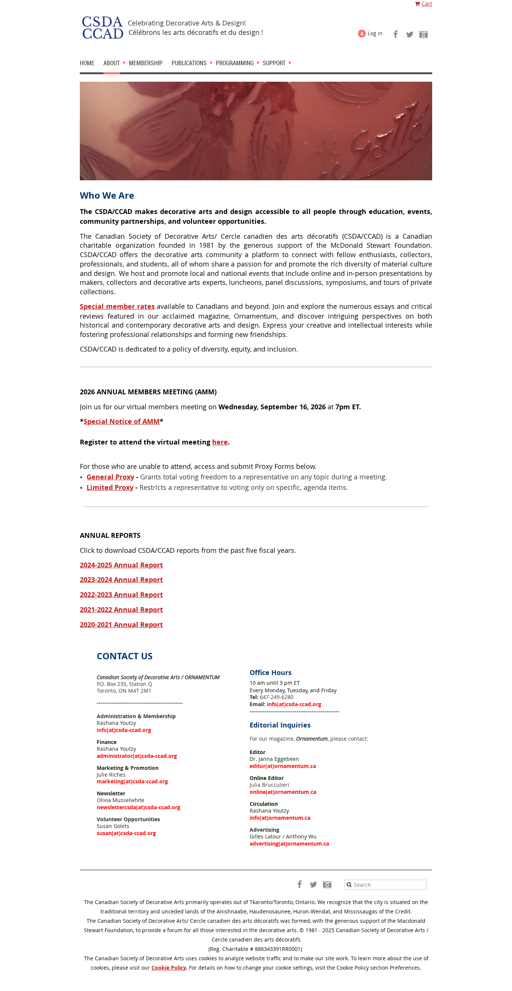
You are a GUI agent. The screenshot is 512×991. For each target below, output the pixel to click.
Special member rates (117, 306)
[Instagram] (423, 34)
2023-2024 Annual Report (121, 579)
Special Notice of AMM (122, 421)
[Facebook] (396, 34)
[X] (409, 34)
